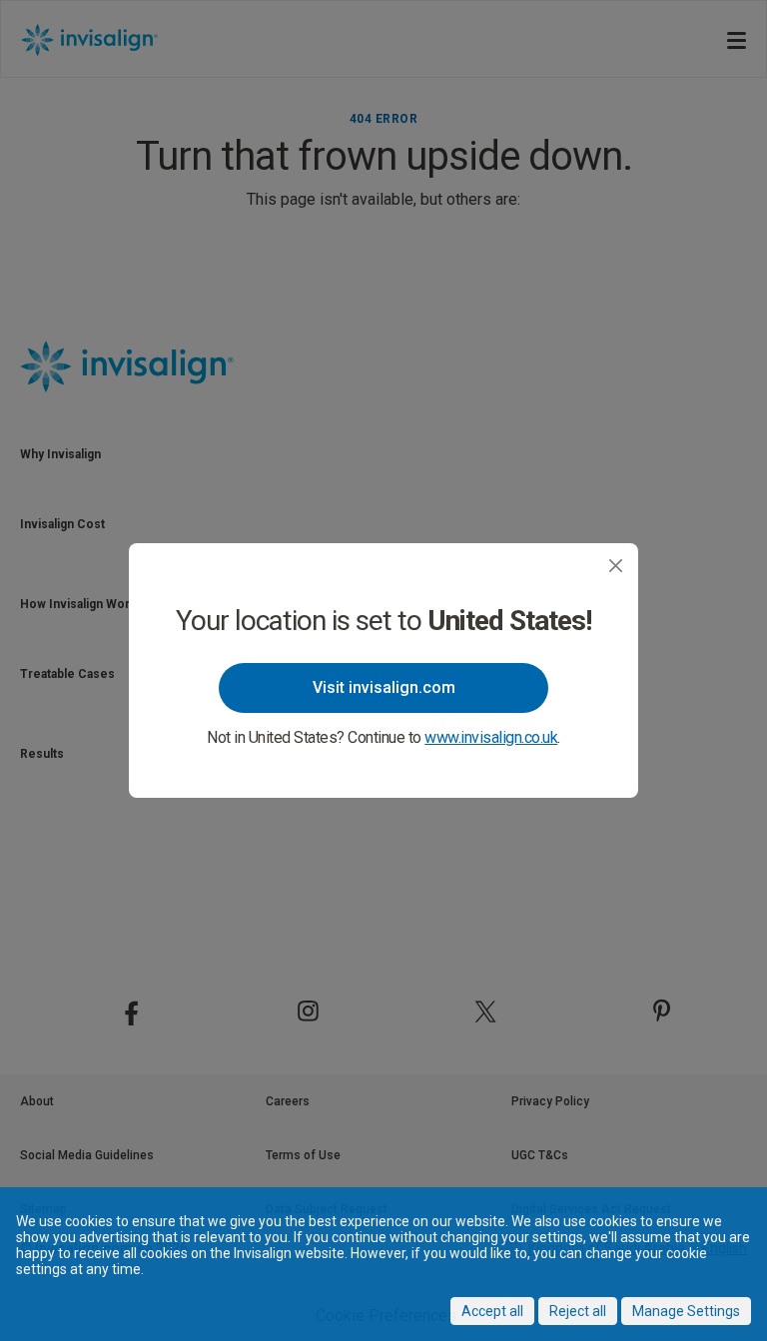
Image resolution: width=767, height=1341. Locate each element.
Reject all (577, 1311)
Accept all (492, 1311)
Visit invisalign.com (384, 687)
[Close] (615, 565)
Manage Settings (686, 1311)
